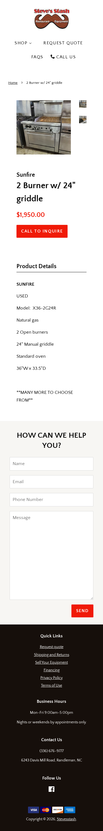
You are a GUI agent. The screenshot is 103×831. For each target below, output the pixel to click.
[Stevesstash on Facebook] (51, 790)
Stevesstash (66, 819)
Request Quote (63, 43)
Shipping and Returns (51, 655)
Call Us (66, 57)
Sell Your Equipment (51, 662)
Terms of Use (51, 685)
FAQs (37, 57)
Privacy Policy (51, 678)
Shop (22, 43)
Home (13, 83)
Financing (52, 670)
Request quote (51, 647)
